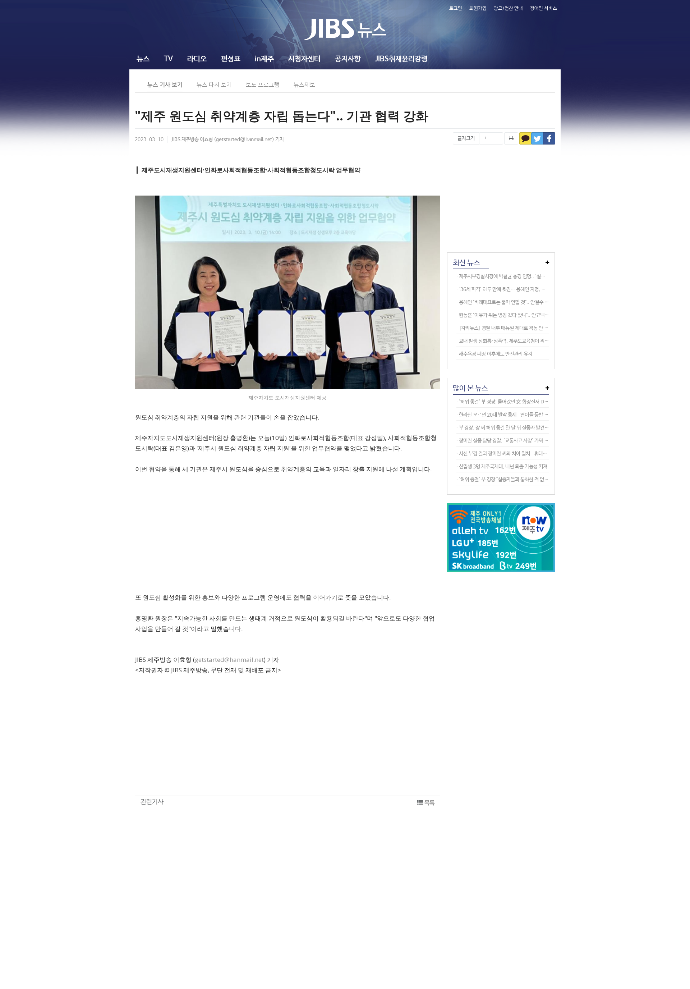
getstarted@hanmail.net (244, 139)
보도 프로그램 (263, 85)
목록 (429, 803)
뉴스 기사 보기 (165, 85)
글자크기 (466, 138)
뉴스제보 (304, 85)
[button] (143, 60)
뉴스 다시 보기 (214, 85)
